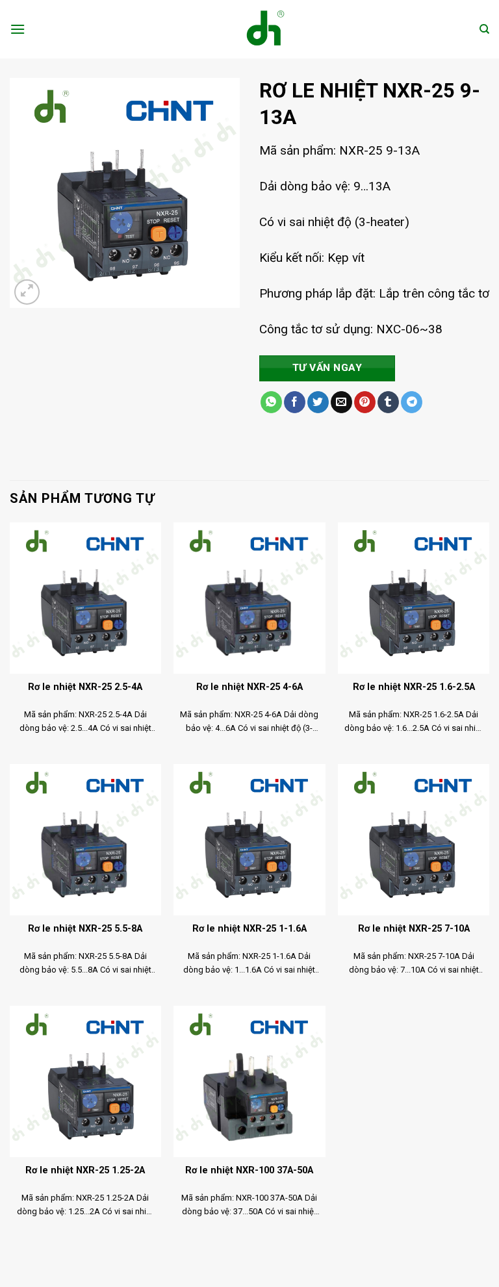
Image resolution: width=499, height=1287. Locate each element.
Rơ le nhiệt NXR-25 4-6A (249, 687)
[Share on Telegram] (411, 402)
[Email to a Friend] (341, 402)
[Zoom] (27, 292)
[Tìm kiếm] (484, 29)
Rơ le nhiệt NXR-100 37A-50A (249, 1170)
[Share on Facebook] (294, 402)
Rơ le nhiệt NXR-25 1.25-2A (85, 1170)
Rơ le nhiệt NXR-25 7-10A (414, 928)
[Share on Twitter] (318, 402)
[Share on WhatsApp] (271, 402)
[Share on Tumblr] (388, 402)
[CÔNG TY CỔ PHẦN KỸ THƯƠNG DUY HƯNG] (249, 29)
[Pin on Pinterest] (365, 402)
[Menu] (17, 29)
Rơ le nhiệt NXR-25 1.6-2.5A (414, 687)
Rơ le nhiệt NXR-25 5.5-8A (85, 928)
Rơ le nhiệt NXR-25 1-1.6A (249, 928)
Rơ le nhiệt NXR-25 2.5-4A (85, 687)
